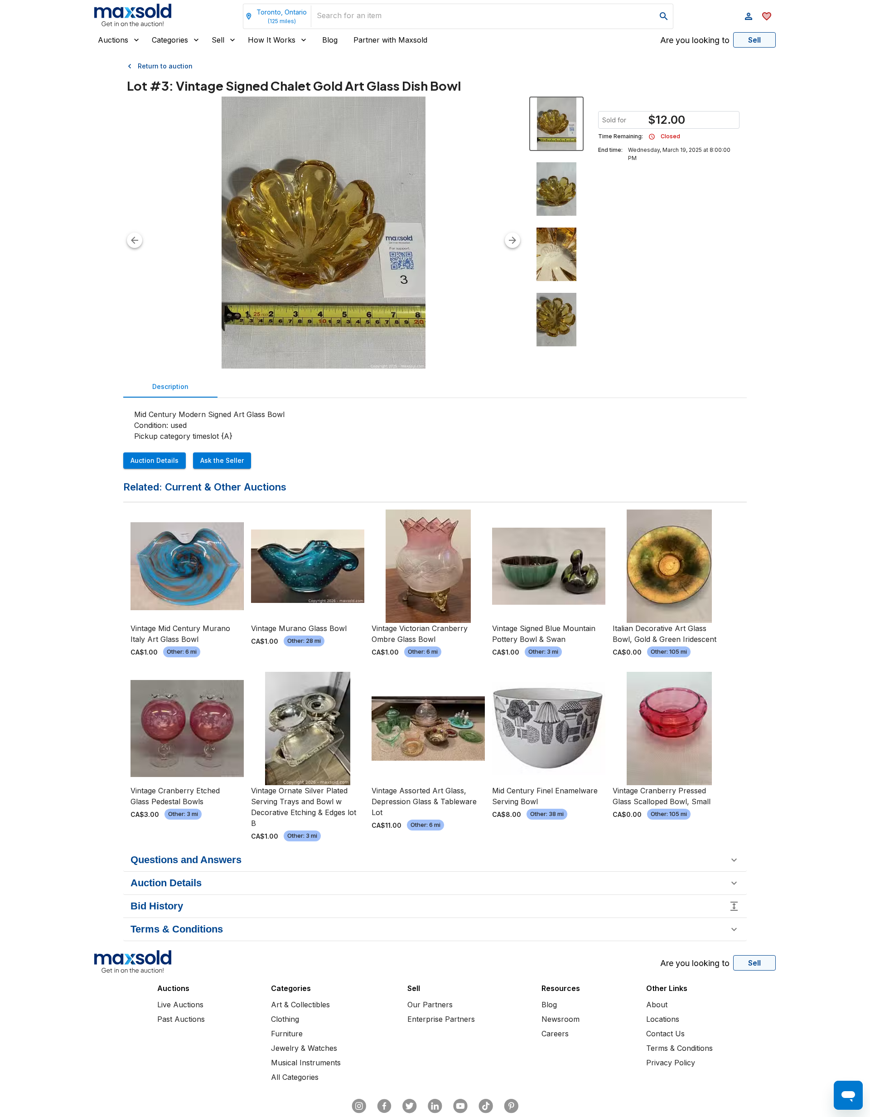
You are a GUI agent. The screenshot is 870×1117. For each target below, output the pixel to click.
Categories (170, 39)
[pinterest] (511, 1106)
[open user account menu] (749, 16)
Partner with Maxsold (390, 39)
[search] (664, 16)
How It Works (271, 39)
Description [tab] (170, 386)
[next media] (512, 240)
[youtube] (460, 1106)
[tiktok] (486, 1106)
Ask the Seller (222, 460)
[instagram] (359, 1106)
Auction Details (154, 460)
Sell (218, 39)
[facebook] (384, 1106)
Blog (330, 39)
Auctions (113, 39)
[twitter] (409, 1106)
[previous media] (134, 240)
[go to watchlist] (767, 16)
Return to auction (165, 66)
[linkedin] (435, 1106)
